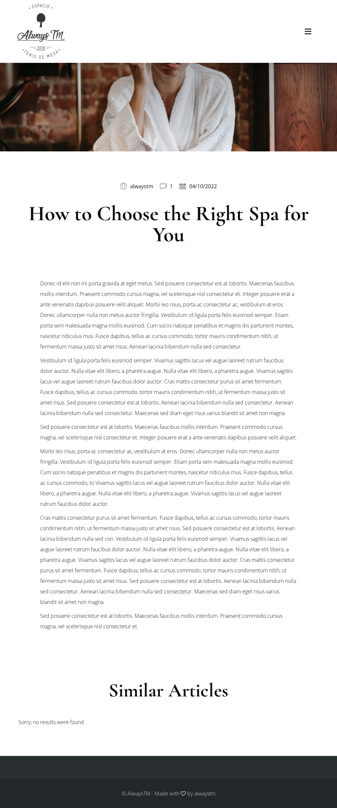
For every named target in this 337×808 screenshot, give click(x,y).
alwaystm (205, 793)
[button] (308, 31)
